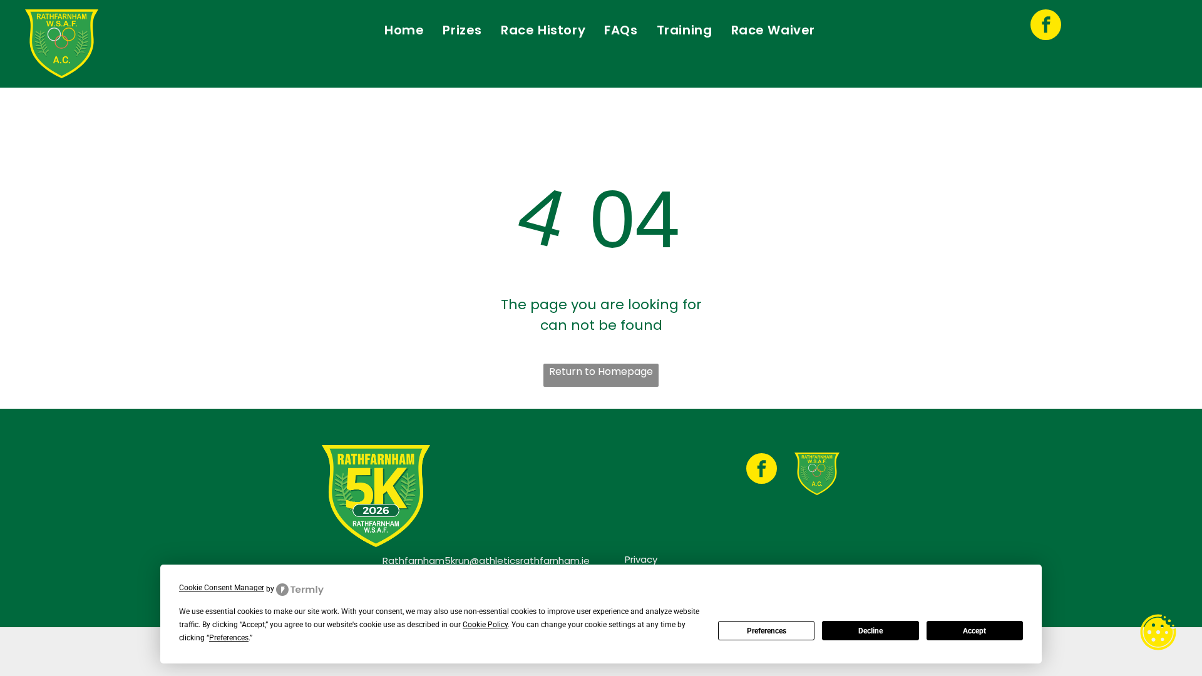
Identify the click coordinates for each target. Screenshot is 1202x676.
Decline (870, 631)
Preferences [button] (229, 637)
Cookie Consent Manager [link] (221, 587)
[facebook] (1045, 26)
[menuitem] (404, 30)
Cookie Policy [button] (485, 624)
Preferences (766, 631)
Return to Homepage (601, 371)
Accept (974, 631)
